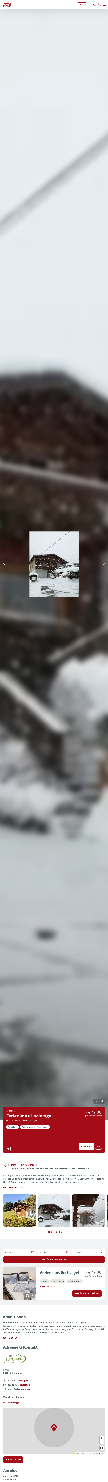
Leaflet (78, 1453)
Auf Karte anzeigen (29, 1120)
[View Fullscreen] (102, 1448)
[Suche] (90, 4)
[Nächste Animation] (103, 564)
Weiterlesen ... (11, 1187)
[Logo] (7, 4)
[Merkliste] (95, 4)
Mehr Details (47, 1286)
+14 (31, 1295)
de (81, 4)
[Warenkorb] (99, 4)
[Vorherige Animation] (5, 564)
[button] (19, 1210)
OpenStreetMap (89, 1453)
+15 (101, 1101)
